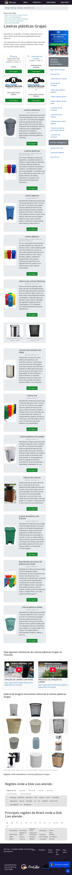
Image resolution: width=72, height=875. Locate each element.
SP (21, 823)
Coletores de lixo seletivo (56, 116)
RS (35, 823)
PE (40, 823)
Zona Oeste (32, 790)
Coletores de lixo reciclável (56, 109)
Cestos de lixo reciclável (55, 84)
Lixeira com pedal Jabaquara (12, 17)
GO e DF (55, 823)
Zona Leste (50, 790)
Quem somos (51, 2)
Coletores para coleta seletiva (58, 122)
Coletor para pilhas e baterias (57, 91)
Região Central (11, 790)
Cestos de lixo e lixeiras (58, 79)
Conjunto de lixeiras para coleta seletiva (57, 129)
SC (31, 823)
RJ (7, 823)
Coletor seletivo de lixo (58, 97)
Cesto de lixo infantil (57, 70)
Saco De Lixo (54, 157)
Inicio (25, 2)
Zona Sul (40, 790)
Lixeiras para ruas (56, 148)
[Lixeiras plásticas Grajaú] (13, 56)
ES (17, 823)
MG (12, 823)
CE (49, 823)
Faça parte (65, 2)
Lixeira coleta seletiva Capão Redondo (15, 15)
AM (62, 823)
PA (7, 826)
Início (34, 850)
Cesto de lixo (54, 74)
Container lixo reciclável (55, 136)
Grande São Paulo (12, 794)
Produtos (36, 2)
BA (45, 823)
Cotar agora (13, 71)
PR (26, 823)
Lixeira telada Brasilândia (11, 23)
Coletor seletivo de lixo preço (58, 102)
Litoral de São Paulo (25, 794)
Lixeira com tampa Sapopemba (13, 21)
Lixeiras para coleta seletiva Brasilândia (16, 19)
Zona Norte (22, 790)
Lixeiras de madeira (57, 153)
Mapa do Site (58, 852)
